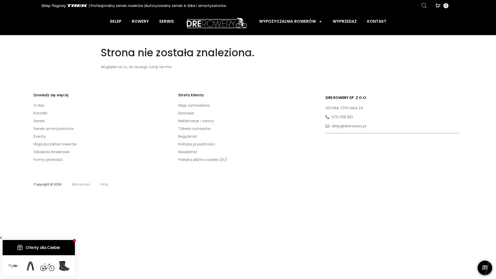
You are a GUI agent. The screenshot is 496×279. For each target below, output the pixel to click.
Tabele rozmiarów (194, 128)
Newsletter (187, 151)
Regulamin (187, 136)
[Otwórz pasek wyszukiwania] (424, 5)
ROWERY (140, 21)
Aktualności (81, 184)
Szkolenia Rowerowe (51, 151)
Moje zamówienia (194, 105)
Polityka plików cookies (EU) (202, 159)
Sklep (115, 21)
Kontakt (376, 21)
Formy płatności (48, 159)
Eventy (40, 136)
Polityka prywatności (196, 144)
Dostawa (186, 113)
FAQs (104, 184)
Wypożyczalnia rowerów (287, 21)
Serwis (166, 21)
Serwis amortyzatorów (54, 128)
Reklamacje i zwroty (196, 120)
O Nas (39, 105)
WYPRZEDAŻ (345, 21)
